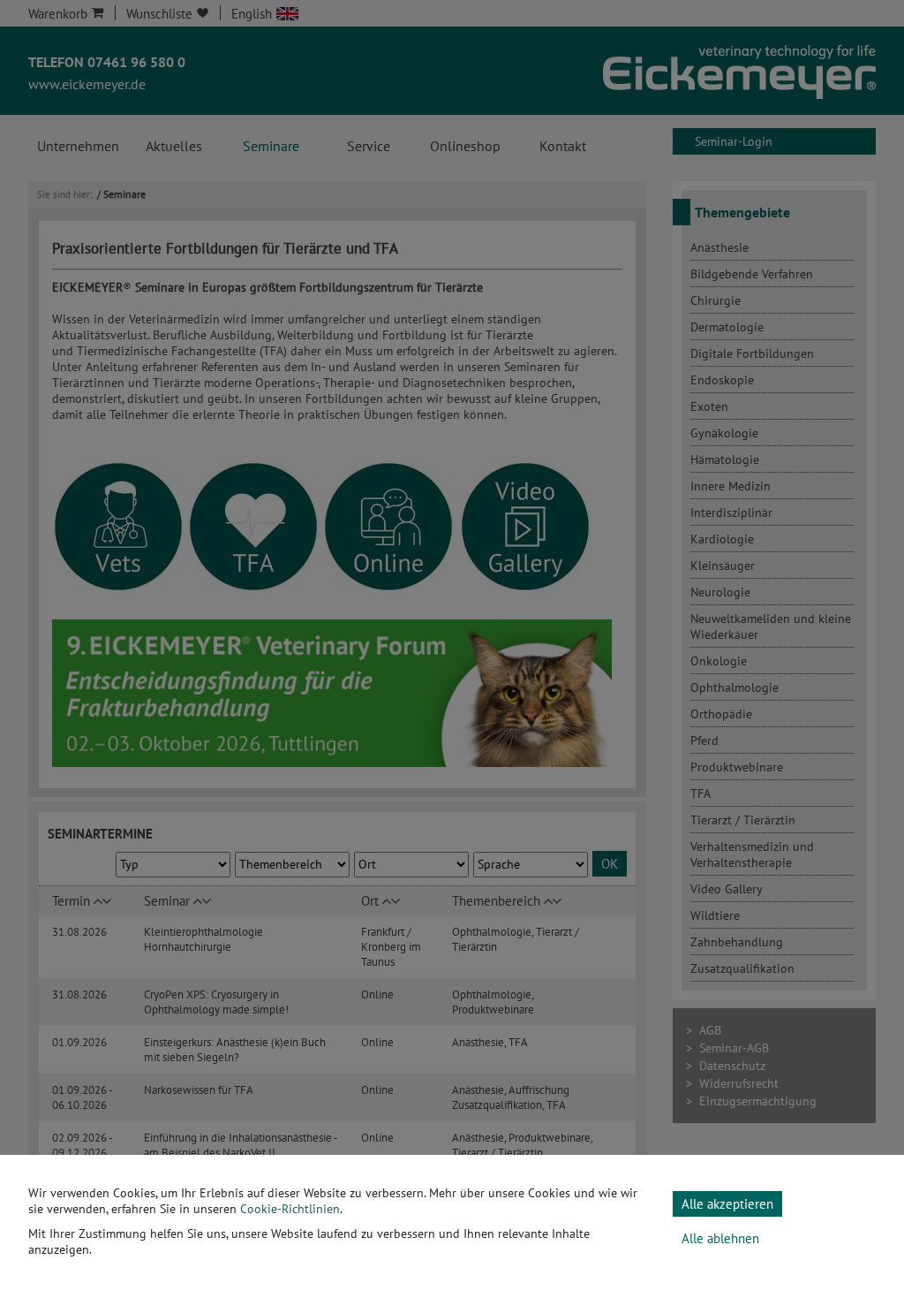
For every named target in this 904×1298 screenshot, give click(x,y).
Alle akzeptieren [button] (727, 1204)
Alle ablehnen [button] (720, 1238)
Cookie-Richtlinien (290, 1209)
